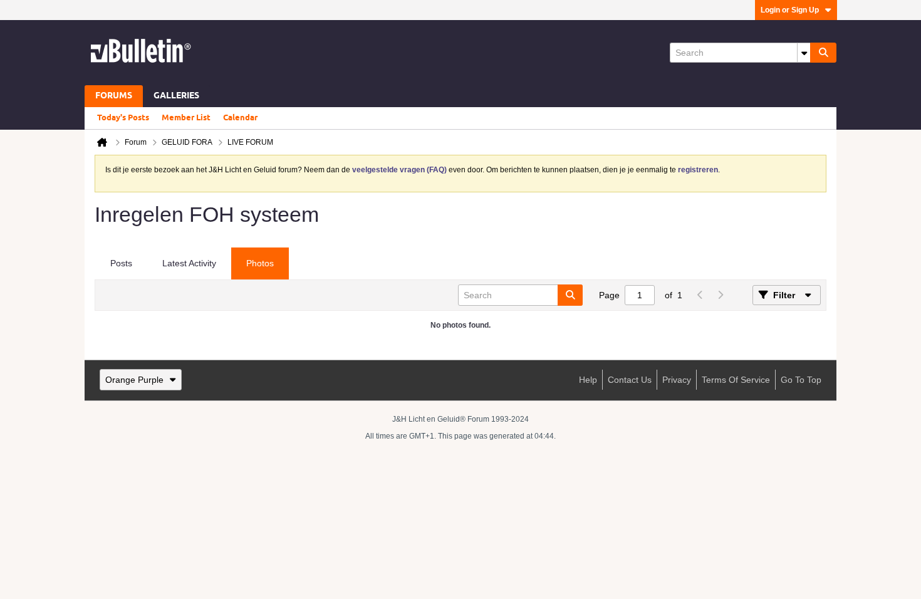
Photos (260, 263)
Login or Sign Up (790, 10)
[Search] (823, 53)
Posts (121, 263)
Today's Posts (123, 117)
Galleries (176, 96)
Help (588, 380)
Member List (186, 117)
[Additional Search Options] (804, 53)
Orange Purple (134, 380)
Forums (113, 96)
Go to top (801, 380)
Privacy (676, 380)
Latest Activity (189, 263)
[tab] (121, 263)
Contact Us (630, 380)
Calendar (240, 117)
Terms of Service (736, 380)
